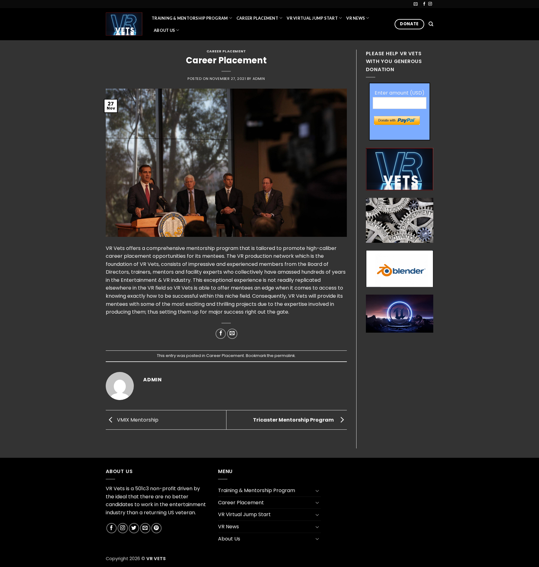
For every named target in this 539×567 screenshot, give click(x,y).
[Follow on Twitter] (134, 528)
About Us (164, 30)
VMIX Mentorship (137, 419)
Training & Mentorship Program (190, 18)
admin (259, 78)
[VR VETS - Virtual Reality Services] (124, 23)
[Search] (431, 24)
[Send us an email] (145, 528)
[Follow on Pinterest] (156, 528)
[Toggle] (317, 490)
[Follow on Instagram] (430, 4)
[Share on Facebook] (221, 334)
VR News (355, 18)
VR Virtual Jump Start (312, 18)
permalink (284, 355)
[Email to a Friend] (232, 334)
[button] (416, 4)
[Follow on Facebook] (424, 4)
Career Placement (257, 18)
